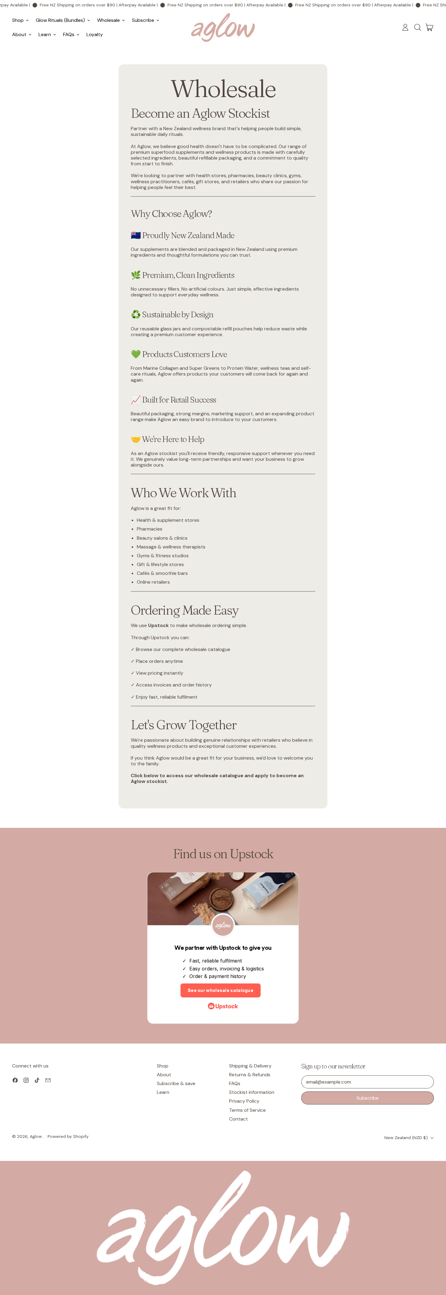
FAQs (234, 1083)
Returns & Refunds (249, 1074)
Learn (163, 1092)
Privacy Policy (244, 1101)
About (164, 1074)
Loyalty (94, 34)
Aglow (36, 1136)
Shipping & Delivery (250, 1066)
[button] (417, 27)
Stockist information (251, 1092)
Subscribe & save (176, 1083)
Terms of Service (247, 1110)
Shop (162, 1066)
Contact (238, 1119)
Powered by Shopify (68, 1136)
